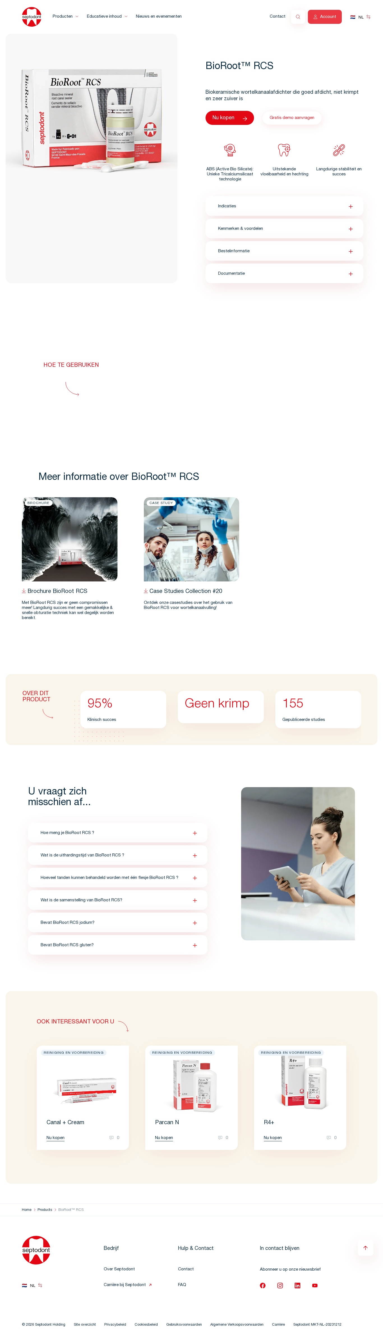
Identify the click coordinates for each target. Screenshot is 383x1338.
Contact (277, 17)
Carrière (278, 1325)
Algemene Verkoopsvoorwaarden (237, 1325)
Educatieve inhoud (104, 17)
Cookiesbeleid (146, 1325)
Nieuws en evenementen (159, 17)
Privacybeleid (115, 1325)
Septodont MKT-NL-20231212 (317, 1325)
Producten (63, 17)
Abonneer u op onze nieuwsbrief (290, 1270)
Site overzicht (85, 1325)
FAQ (182, 1285)
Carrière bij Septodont (125, 1285)
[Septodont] (31, 17)
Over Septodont (119, 1269)
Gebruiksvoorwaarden (184, 1325)
